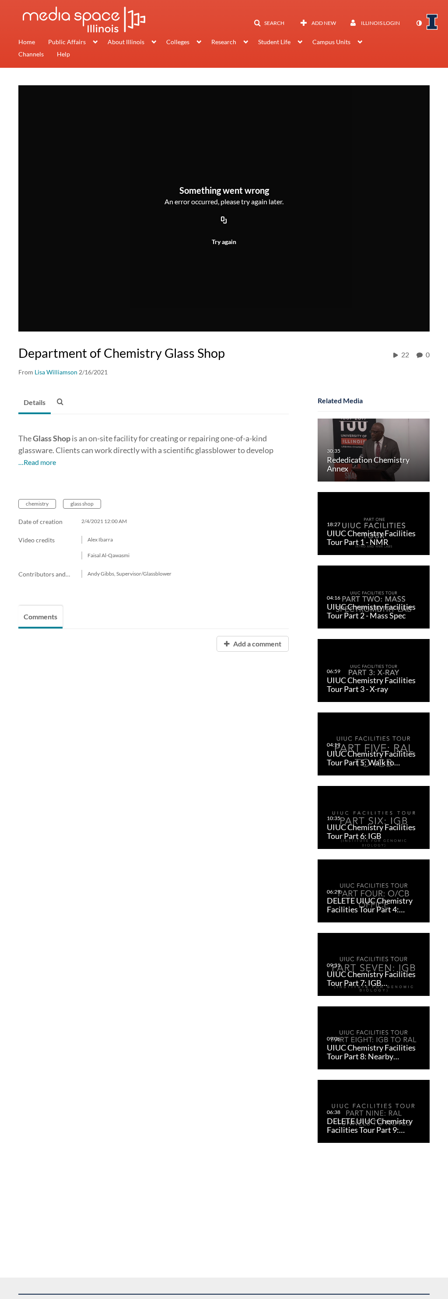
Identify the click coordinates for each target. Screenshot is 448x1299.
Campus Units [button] (331, 41)
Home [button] (26, 41)
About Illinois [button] (126, 41)
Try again (224, 241)
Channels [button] (31, 54)
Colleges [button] (177, 41)
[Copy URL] (224, 220)
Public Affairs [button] (67, 41)
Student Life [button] (274, 41)
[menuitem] (33, 43)
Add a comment (256, 643)
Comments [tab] (40, 616)
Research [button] (223, 41)
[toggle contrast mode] (419, 23)
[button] (269, 23)
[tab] (34, 402)
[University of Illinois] (432, 22)
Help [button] (63, 54)
